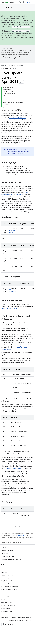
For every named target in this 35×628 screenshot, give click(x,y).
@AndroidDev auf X (7, 575)
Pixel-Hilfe (4, 600)
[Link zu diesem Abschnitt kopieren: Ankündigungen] (19, 163)
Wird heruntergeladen (7, 556)
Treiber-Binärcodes (6, 565)
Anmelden (30, 2)
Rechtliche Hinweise (25, 617)
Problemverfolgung (6, 611)
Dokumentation (7, 8)
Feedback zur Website (24, 620)
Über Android (5, 617)
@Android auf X (6, 572)
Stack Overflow (5, 608)
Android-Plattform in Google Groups (11, 584)
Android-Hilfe (5, 597)
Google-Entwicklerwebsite (12, 468)
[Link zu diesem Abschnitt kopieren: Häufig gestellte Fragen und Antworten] (14, 319)
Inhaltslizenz (21, 535)
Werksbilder (4, 562)
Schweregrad (20, 195)
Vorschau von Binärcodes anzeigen (11, 559)
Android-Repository (7, 550)
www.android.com (6, 602)
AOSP (2, 65)
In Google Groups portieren (9, 589)
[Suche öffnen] (20, 2)
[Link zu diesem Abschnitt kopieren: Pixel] (7, 239)
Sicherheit (20, 65)
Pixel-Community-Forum (9, 309)
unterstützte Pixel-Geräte (17, 118)
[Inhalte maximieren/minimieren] (14, 87)
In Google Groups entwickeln (9, 586)
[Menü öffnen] (3, 2)
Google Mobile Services (8, 605)
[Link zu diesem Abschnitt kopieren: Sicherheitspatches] (23, 182)
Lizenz (4, 620)
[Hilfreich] (13, 68)
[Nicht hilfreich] (16, 68)
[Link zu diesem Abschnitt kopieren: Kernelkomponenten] (20, 217)
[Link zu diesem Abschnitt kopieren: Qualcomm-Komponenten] (25, 277)
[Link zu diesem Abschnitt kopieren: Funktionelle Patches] (24, 301)
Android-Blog (5, 578)
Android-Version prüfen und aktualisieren (20, 133)
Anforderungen (5, 553)
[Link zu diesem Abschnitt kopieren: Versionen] (13, 502)
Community (14, 617)
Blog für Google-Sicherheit (9, 581)
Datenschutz (12, 620)
